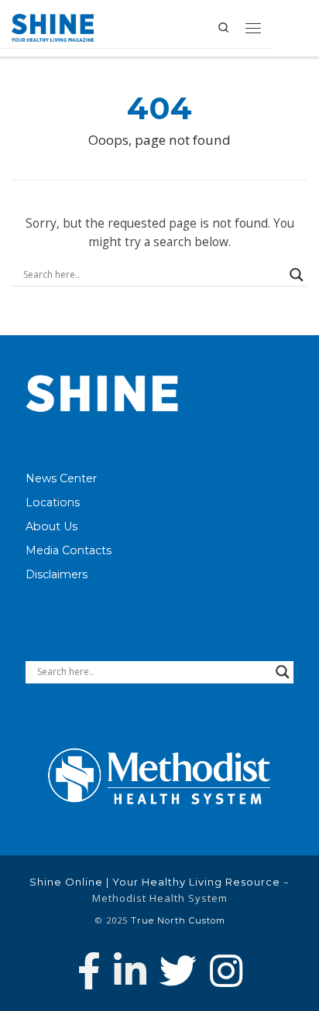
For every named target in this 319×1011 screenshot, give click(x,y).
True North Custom (178, 920)
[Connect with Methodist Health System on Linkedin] (130, 970)
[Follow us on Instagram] (226, 970)
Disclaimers (56, 574)
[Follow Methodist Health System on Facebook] (89, 970)
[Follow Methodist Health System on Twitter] (178, 970)
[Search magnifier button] (296, 275)
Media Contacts (68, 550)
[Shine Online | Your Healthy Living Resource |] (53, 25)
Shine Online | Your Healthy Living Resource (154, 882)
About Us (51, 526)
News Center (61, 478)
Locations (53, 502)
